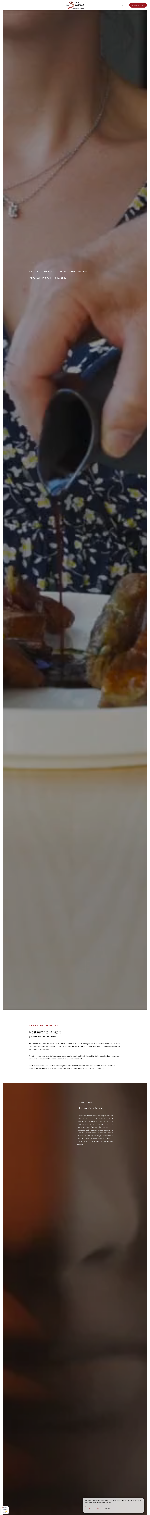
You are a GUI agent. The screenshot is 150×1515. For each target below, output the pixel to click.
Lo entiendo (93, 1508)
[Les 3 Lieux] (75, 5)
